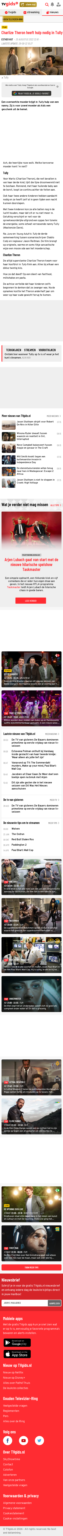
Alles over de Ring (14, 1421)
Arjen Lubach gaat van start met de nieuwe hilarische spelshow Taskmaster (31, 564)
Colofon (8, 1470)
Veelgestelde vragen (15, 1406)
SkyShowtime (11, 1459)
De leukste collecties (15, 1388)
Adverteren (10, 1475)
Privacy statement (14, 1508)
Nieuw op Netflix (13, 1372)
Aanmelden (54, 1303)
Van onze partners (14, 1480)
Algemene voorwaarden (17, 1503)
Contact (8, 1464)
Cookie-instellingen (15, 1519)
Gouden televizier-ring (12, 19)
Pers (5, 1416)
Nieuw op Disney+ (14, 1378)
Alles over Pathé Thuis (16, 1383)
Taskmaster (13, 587)
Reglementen (11, 1411)
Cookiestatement (13, 1513)
